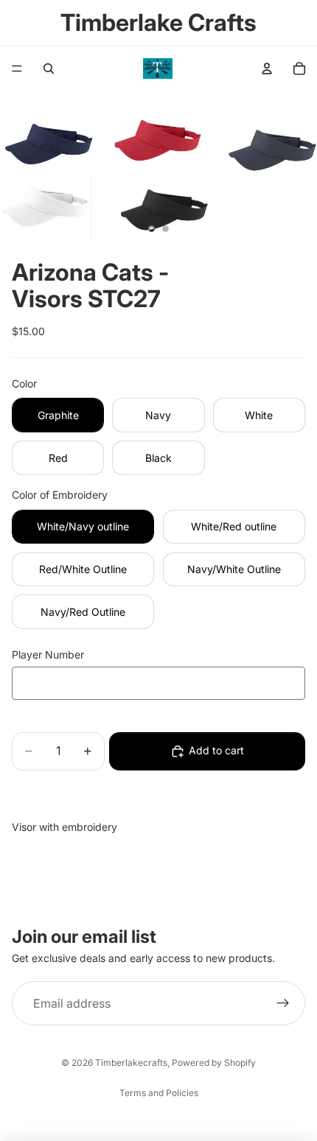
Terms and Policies (158, 1092)
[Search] (48, 68)
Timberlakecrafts (131, 1062)
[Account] (267, 68)
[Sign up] (283, 1003)
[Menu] (17, 68)
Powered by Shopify (214, 1062)
